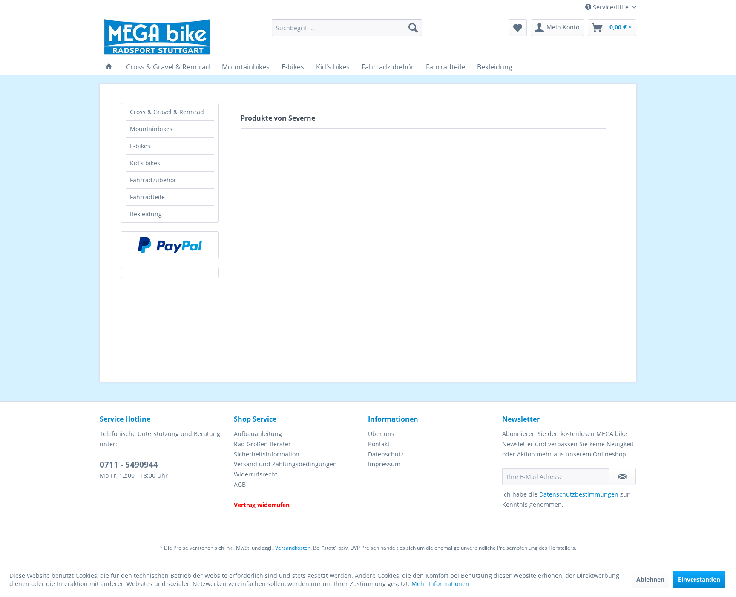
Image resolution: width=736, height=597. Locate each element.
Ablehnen (650, 579)
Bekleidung (146, 214)
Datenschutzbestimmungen (578, 494)
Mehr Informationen (440, 584)
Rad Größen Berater (262, 444)
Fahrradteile (147, 197)
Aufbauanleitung (258, 434)
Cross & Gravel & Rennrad (167, 112)
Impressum (384, 464)
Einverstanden (699, 579)
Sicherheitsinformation (266, 454)
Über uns (381, 434)
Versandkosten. (293, 547)
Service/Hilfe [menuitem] (610, 7)
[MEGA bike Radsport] (182, 37)
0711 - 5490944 (129, 464)
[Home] (109, 67)
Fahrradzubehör (153, 180)
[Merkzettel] (518, 27)
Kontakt (379, 444)
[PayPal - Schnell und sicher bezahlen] (169, 245)
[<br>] (299, 495)
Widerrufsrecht (255, 474)
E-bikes (140, 146)
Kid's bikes (145, 163)
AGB (240, 484)
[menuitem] (347, 27)
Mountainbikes (151, 129)
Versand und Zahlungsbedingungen (285, 464)
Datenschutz (386, 454)
